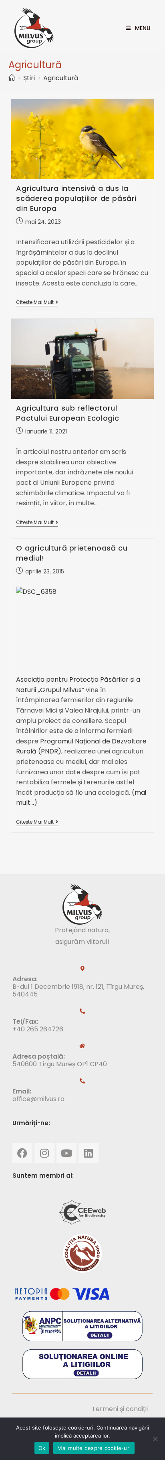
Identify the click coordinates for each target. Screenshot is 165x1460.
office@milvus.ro (38, 1099)
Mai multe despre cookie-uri (94, 1448)
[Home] (11, 78)
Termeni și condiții (120, 1408)
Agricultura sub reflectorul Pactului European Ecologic (67, 413)
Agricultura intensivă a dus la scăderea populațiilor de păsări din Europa (76, 198)
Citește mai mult (37, 303)
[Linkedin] (88, 1153)
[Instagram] (44, 1153)
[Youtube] (66, 1153)
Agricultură (60, 78)
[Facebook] (22, 1153)
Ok (42, 1448)
